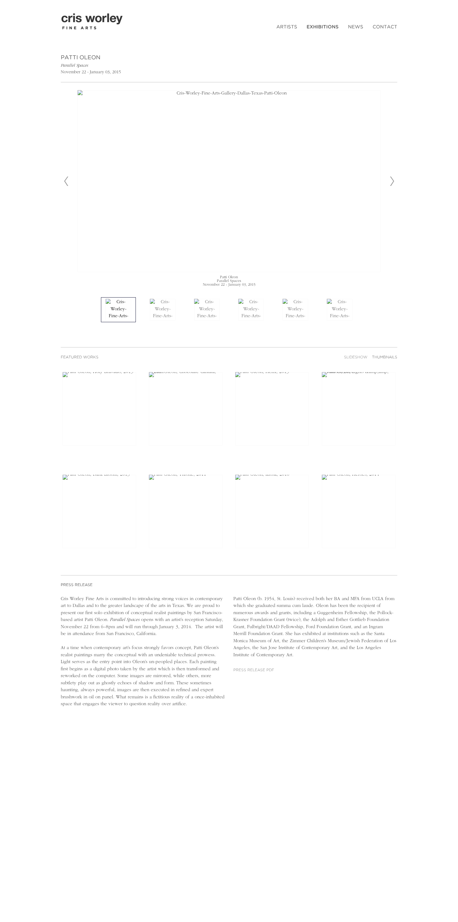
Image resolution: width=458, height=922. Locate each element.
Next (392, 181)
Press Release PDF (253, 670)
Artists (286, 27)
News (355, 27)
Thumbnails (384, 357)
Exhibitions (323, 27)
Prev (66, 181)
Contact (385, 27)
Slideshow (355, 357)
